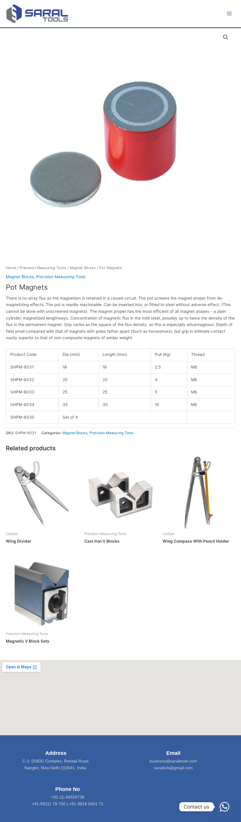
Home (11, 268)
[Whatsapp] (224, 807)
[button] (225, 37)
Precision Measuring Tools (43, 268)
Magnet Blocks (83, 268)
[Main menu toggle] (229, 13)
